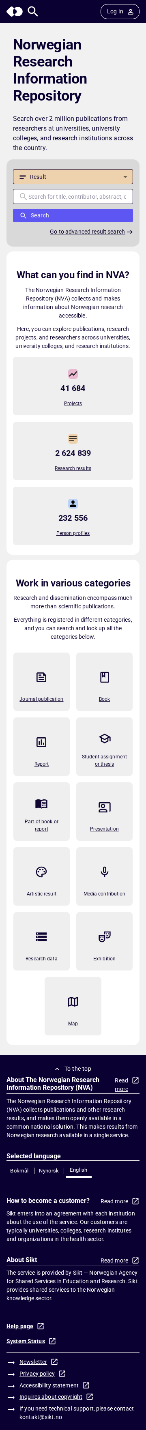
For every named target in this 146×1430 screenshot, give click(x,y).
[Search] (33, 11)
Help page (19, 1326)
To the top (77, 1068)
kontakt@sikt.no (40, 1417)
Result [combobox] (38, 177)
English (79, 1170)
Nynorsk (49, 1171)
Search (40, 215)
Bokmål (19, 1171)
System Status (25, 1341)
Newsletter (33, 1362)
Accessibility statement (49, 1385)
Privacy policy (37, 1373)
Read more (121, 1084)
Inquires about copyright (50, 1396)
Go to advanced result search (87, 231)
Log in (115, 11)
